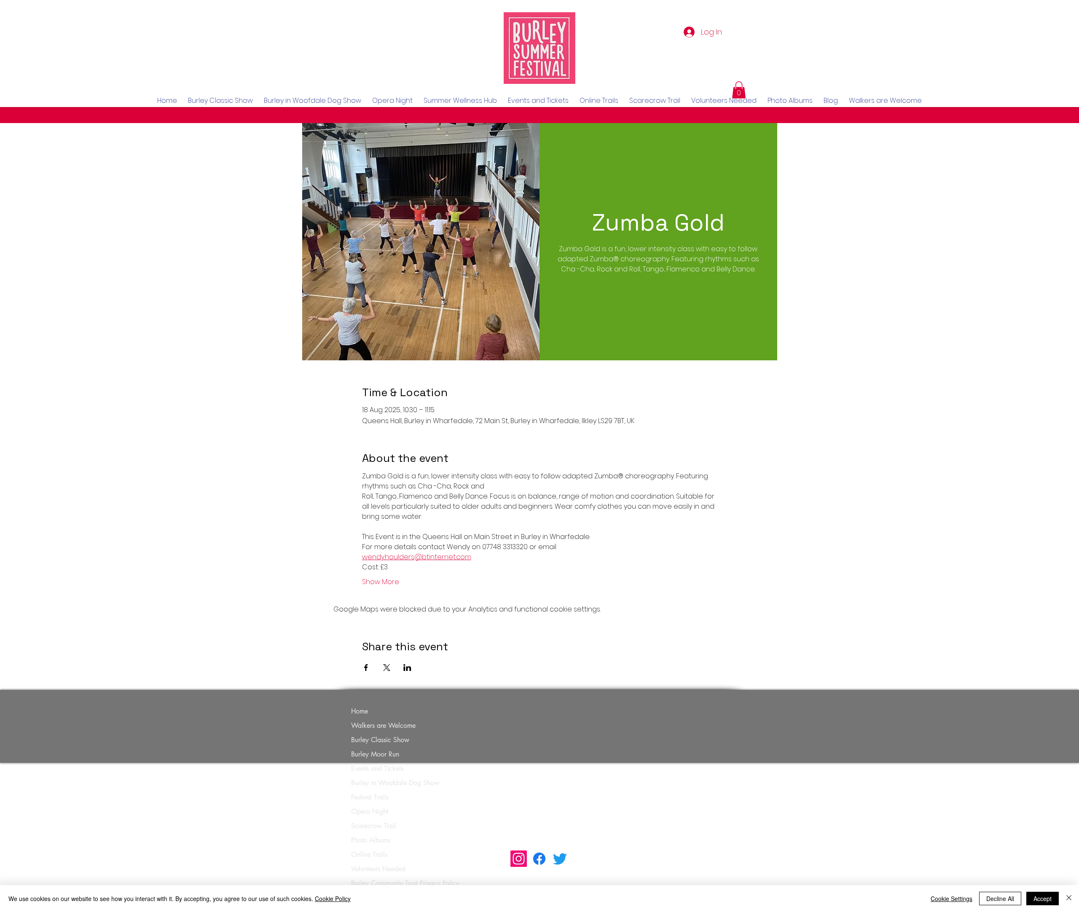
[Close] (1069, 898)
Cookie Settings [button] (951, 898)
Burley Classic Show (380, 739)
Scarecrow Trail (373, 825)
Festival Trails (370, 797)
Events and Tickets (377, 768)
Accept (1042, 898)
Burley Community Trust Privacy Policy (405, 883)
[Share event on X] (387, 667)
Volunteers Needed (378, 868)
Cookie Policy (333, 898)
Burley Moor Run (375, 754)
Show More (380, 582)
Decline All (1000, 898)
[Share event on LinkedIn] (407, 667)
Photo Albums (370, 840)
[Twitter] (560, 858)
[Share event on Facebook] (366, 667)
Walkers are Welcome (383, 725)
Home (359, 711)
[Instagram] (518, 858)
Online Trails (369, 854)
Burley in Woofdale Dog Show (395, 782)
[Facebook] (539, 858)
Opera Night (369, 811)
